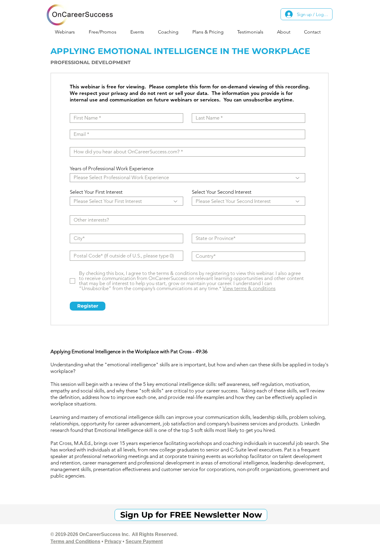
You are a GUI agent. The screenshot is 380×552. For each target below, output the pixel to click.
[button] (67, 32)
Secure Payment (144, 541)
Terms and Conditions (75, 541)
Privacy (112, 541)
